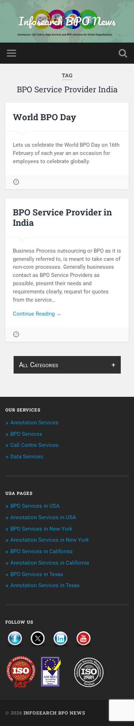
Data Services (26, 456)
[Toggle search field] (123, 53)
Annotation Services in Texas (45, 585)
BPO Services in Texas (36, 574)
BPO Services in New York (41, 529)
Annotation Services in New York (49, 540)
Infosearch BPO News (67, 21)
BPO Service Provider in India (62, 217)
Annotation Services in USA (43, 517)
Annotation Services (34, 422)
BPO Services (26, 434)
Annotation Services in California (49, 563)
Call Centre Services (34, 445)
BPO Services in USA (35, 506)
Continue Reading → (37, 314)
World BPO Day (44, 117)
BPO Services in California (41, 551)
